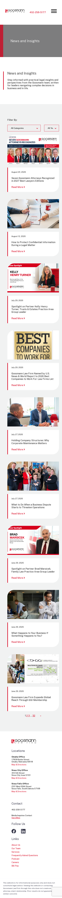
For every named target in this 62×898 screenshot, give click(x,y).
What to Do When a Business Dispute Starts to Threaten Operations (31, 506)
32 (33, 715)
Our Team (16, 848)
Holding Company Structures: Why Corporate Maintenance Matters (30, 442)
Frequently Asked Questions (25, 855)
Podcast (15, 859)
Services (15, 852)
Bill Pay (15, 866)
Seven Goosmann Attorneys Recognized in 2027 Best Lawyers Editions (32, 179)
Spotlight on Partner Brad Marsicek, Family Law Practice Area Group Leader (33, 570)
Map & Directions (19, 765)
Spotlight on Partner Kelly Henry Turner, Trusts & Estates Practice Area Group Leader (32, 309)
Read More (18, 187)
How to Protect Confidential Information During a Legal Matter (33, 243)
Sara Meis (16, 818)
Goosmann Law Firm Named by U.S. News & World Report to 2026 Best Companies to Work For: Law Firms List (32, 376)
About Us (16, 845)
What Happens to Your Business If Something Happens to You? (29, 634)
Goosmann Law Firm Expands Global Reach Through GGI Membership (31, 698)
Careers (15, 862)
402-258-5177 (38, 12)
